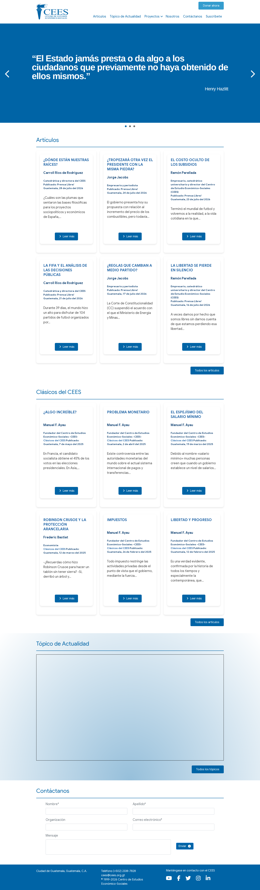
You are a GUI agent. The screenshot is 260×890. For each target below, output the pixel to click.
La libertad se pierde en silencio (191, 267)
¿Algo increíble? (60, 412)
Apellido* (139, 804)
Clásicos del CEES (54, 440)
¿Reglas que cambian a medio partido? (129, 267)
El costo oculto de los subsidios (190, 162)
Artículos (99, 16)
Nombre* (52, 804)
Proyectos (152, 16)
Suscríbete (214, 16)
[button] (162, 16)
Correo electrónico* (147, 820)
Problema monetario (128, 412)
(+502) (124, 871)
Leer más (68, 236)
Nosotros (172, 16)
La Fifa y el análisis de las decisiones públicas (65, 270)
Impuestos (117, 520)
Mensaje (52, 835)
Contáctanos (192, 16)
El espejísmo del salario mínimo (187, 414)
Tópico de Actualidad (125, 16)
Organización (55, 820)
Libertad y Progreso (191, 520)
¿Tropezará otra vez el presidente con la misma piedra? (130, 164)
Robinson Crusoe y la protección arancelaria (64, 524)
